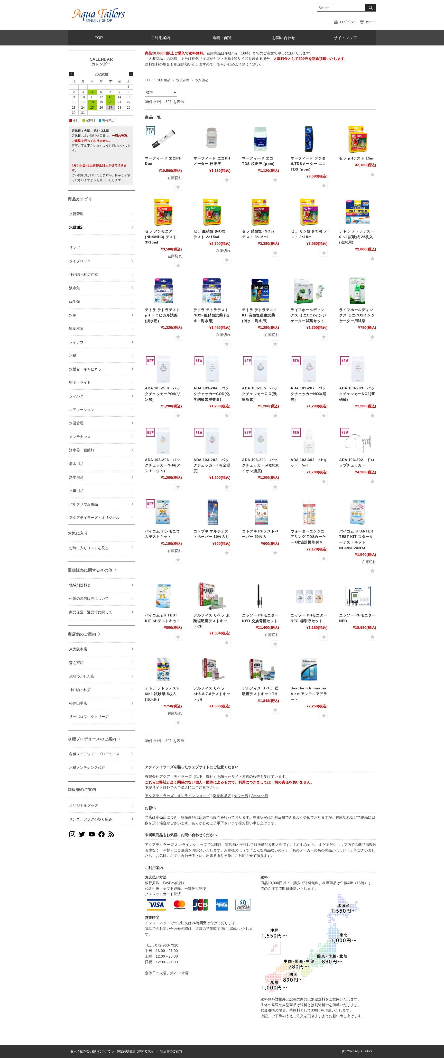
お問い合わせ (283, 37)
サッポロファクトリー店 (89, 717)
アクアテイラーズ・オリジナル (94, 518)
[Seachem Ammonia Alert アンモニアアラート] (309, 669)
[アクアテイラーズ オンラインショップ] (99, 11)
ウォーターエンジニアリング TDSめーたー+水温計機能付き (308, 536)
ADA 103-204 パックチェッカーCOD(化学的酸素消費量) (211, 393)
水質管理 (182, 80)
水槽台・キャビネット (87, 369)
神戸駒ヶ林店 (80, 690)
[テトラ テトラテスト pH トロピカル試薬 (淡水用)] (163, 291)
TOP (99, 37)
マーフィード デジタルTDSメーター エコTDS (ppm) (308, 163)
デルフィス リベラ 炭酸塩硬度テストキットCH (211, 620)
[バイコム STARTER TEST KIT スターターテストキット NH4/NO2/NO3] (357, 512)
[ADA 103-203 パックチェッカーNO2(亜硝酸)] (357, 369)
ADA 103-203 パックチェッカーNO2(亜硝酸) (357, 393)
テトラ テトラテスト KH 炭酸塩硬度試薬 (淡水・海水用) (259, 315)
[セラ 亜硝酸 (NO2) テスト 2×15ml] (211, 212)
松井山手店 (78, 703)
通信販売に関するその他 (90, 570)
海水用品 (76, 464)
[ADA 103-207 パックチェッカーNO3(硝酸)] (309, 369)
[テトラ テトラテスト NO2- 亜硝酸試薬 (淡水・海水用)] (211, 291)
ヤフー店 (241, 796)
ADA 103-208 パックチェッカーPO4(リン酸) (162, 393)
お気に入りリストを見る (89, 548)
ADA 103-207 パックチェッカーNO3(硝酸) (308, 393)
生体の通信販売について (89, 599)
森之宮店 (76, 663)
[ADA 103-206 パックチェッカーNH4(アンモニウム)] (163, 441)
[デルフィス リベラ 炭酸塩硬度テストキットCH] (211, 596)
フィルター (78, 396)
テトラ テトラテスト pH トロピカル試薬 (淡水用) (162, 315)
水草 (72, 315)
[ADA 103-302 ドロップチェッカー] (357, 441)
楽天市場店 (222, 796)
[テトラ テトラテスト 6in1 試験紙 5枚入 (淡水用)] (163, 669)
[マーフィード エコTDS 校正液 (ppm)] (260, 139)
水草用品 (76, 491)
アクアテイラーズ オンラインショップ (177, 796)
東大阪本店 (78, 649)
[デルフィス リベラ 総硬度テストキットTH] (260, 669)
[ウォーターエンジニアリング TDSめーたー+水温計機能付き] (309, 512)
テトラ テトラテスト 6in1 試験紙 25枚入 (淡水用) (356, 236)
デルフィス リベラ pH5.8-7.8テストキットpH (211, 693)
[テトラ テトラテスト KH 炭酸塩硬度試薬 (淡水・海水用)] (260, 291)
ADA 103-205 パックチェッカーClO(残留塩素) (259, 393)
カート (370, 22)
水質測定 (76, 227)
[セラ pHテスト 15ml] (357, 139)
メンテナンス (80, 437)
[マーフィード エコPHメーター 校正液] (211, 139)
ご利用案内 (160, 37)
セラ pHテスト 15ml (357, 158)
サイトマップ (345, 37)
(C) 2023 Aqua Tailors (357, 1051)
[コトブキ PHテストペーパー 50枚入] (260, 512)
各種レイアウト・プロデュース (94, 754)
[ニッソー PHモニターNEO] (357, 596)
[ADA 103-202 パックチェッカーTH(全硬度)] (211, 441)
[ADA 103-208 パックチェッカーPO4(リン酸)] (163, 369)
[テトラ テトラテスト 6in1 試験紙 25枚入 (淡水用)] (357, 212)
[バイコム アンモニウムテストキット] (163, 512)
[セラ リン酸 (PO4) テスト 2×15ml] (309, 212)
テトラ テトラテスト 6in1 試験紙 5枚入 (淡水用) (162, 693)
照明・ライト (80, 383)
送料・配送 (222, 37)
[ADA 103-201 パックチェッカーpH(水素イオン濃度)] (260, 441)
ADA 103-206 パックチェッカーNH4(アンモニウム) (162, 465)
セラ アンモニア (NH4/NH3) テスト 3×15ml (161, 236)
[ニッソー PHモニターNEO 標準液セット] (309, 596)
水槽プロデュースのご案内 (92, 739)
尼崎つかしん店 (81, 676)
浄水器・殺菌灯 (81, 450)
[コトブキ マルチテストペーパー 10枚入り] (211, 512)
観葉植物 (76, 329)
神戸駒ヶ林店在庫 (83, 275)
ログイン (347, 22)
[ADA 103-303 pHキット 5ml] (309, 441)
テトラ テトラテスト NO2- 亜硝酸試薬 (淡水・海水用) (211, 315)
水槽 (72, 356)
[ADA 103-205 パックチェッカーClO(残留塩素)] (260, 369)
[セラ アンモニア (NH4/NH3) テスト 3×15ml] (163, 212)
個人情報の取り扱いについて (90, 1051)
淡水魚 (74, 288)
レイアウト (78, 342)
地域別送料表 (80, 585)
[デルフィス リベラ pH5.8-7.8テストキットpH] (211, 669)
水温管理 (76, 423)
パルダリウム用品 (83, 504)
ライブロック (80, 261)
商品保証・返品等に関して (90, 612)
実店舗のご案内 (82, 634)
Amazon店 (259, 796)
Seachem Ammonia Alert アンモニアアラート (309, 693)
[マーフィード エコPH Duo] (163, 139)
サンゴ (74, 248)
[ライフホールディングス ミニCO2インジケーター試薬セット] (309, 291)
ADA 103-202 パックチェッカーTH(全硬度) (211, 465)
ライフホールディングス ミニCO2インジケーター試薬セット (308, 315)
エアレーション (81, 410)
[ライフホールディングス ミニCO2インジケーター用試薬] (357, 291)
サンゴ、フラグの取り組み (90, 819)
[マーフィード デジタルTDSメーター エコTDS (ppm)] (309, 139)
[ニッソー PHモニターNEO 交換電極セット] (260, 596)
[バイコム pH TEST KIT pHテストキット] (163, 596)
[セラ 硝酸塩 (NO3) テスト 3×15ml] (260, 212)
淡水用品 (164, 80)
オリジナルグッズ (83, 806)
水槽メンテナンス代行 (87, 768)
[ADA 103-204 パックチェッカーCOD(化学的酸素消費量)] (211, 369)
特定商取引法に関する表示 (135, 1051)
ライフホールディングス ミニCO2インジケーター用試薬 (357, 315)
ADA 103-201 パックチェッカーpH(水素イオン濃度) (260, 465)
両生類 (74, 302)
